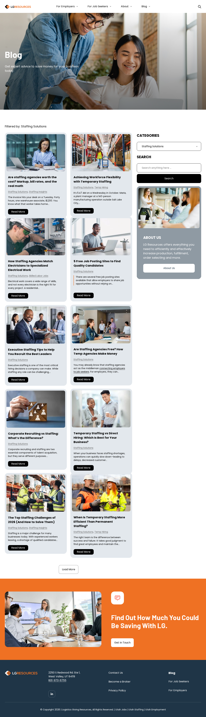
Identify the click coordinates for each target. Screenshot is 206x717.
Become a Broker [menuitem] (119, 681)
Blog (144, 6)
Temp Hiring (101, 187)
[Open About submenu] (130, 6)
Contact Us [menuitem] (115, 673)
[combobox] (169, 167)
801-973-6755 (57, 680)
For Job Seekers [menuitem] (179, 681)
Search (168, 178)
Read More (18, 212)
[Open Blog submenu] (149, 6)
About (125, 6)
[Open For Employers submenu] (76, 6)
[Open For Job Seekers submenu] (110, 6)
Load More (68, 569)
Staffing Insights (38, 191)
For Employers (65, 6)
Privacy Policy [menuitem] (117, 690)
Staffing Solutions (18, 191)
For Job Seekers (98, 6)
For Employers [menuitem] (178, 690)
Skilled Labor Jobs (38, 275)
